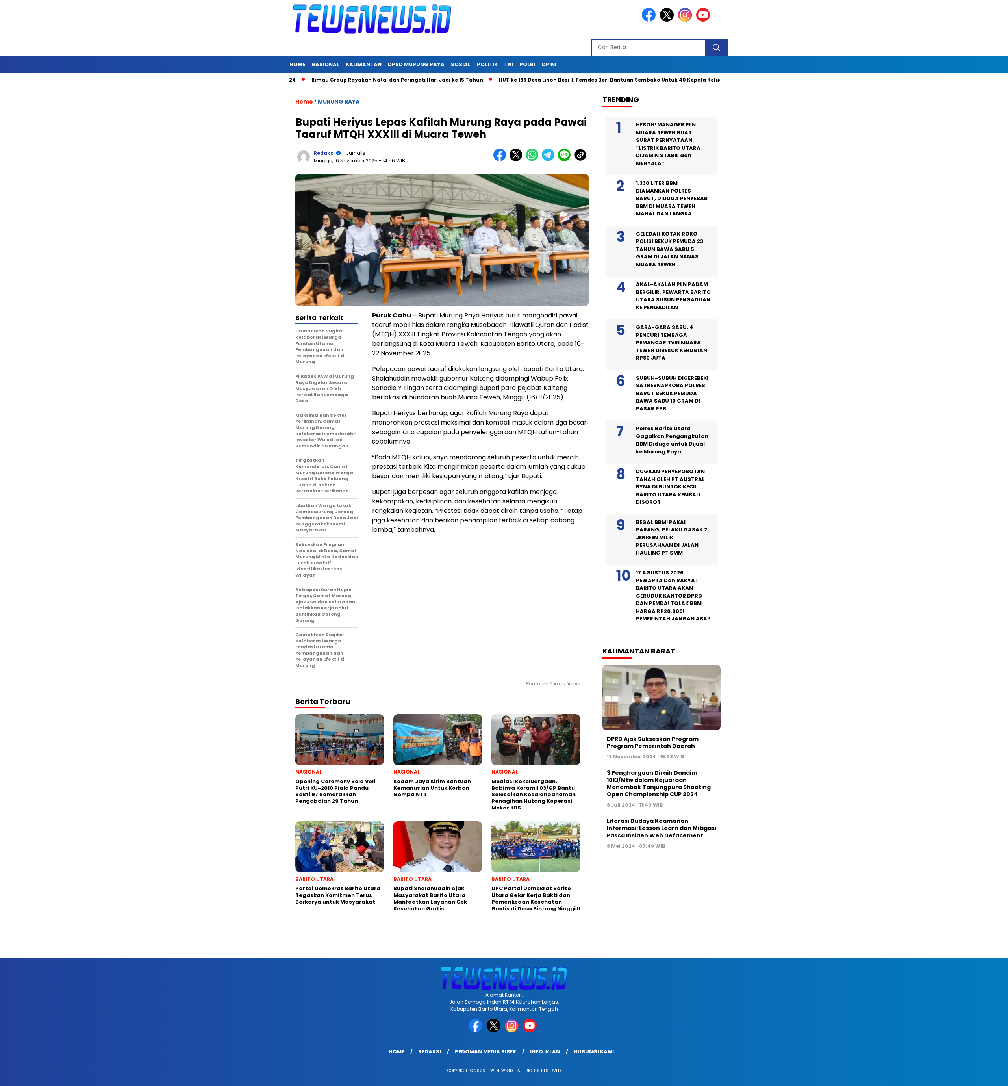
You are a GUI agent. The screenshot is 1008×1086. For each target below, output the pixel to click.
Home (297, 64)
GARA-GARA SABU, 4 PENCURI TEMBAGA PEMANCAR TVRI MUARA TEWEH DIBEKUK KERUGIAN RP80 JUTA (671, 342)
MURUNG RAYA (338, 102)
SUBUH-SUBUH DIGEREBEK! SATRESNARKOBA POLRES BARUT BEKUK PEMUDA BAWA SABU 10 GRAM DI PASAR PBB (672, 393)
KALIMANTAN (364, 64)
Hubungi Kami (594, 1051)
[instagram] (686, 20)
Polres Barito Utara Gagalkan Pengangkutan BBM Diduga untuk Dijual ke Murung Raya (672, 440)
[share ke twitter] (518, 159)
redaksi (324, 153)
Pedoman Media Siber (485, 1051)
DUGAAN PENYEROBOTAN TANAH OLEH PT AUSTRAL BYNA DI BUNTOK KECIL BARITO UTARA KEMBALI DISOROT (670, 487)
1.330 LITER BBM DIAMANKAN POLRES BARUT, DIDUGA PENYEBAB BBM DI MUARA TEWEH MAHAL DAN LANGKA (672, 198)
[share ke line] (566, 159)
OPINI (548, 64)
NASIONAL (325, 64)
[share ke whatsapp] (534, 159)
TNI (508, 64)
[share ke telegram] (550, 159)
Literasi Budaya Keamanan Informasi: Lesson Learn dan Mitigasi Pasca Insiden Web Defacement (661, 828)
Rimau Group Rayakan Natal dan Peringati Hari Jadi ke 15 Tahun (352, 79)
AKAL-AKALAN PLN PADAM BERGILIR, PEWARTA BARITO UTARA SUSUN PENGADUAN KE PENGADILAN (673, 295)
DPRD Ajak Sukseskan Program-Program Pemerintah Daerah (654, 742)
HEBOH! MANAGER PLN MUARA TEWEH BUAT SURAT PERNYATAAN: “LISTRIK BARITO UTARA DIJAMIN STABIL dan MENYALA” (668, 144)
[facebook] (650, 20)
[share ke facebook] (501, 159)
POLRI (527, 64)
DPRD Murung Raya (416, 64)
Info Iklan (545, 1051)
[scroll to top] (971, 1074)
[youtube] (704, 20)
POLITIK (487, 64)
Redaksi (429, 1051)
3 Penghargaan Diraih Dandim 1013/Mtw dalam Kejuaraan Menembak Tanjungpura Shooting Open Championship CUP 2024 (659, 783)
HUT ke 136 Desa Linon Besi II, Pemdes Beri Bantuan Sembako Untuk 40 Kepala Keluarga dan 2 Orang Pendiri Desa (605, 79)
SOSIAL (461, 64)
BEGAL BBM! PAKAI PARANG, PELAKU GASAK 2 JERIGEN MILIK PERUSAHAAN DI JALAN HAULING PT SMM (671, 537)
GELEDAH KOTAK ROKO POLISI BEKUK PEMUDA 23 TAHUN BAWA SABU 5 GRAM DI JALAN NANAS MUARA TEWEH (669, 249)
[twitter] (668, 20)
